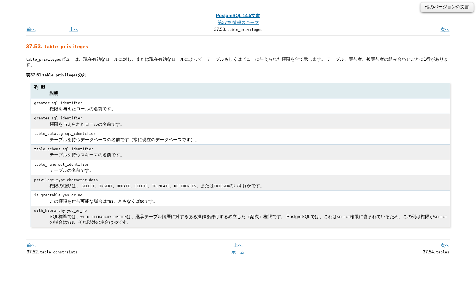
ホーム (238, 252)
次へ (444, 29)
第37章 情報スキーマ (238, 22)
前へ (31, 29)
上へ (73, 29)
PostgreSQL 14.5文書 (238, 15)
